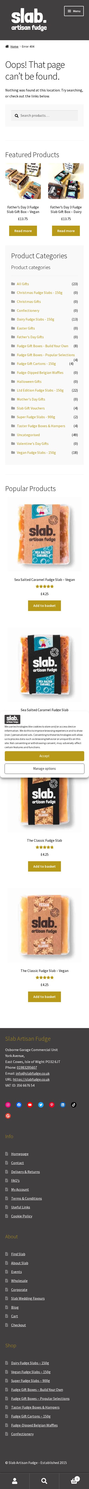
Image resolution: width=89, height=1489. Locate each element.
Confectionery (28, 310)
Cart (14, 1316)
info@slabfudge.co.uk (33, 1073)
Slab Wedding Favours (28, 1298)
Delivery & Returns (25, 1171)
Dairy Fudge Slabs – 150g (30, 1363)
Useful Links (20, 1207)
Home (14, 46)
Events (16, 1271)
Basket (68, 1477)
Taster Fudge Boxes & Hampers (41, 425)
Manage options (44, 768)
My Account (20, 1189)
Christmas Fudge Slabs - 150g (40, 292)
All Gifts (23, 283)
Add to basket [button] (44, 605)
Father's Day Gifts (30, 337)
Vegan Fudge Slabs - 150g (36, 452)
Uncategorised (28, 434)
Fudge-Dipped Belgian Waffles (40, 372)
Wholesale (19, 1280)
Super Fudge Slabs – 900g (30, 1380)
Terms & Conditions (26, 1198)
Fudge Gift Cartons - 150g (36, 363)
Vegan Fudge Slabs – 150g (31, 1372)
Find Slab (18, 1254)
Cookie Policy (21, 1216)
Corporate (19, 1289)
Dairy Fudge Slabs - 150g (35, 319)
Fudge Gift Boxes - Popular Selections (46, 354)
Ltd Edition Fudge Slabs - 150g (40, 390)
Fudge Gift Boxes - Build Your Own (42, 346)
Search (44, 1481)
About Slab (19, 1263)
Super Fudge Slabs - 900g (36, 417)
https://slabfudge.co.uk (31, 1079)
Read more (23, 230)
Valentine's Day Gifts (33, 443)
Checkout (18, 1325)
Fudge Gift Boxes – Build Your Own (37, 1389)
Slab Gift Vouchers (31, 408)
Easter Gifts (26, 328)
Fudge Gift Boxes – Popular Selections (40, 1398)
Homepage (20, 1153)
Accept (44, 756)
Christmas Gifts (29, 301)
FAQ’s (15, 1180)
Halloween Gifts (29, 381)
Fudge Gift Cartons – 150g (31, 1416)
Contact (17, 1162)
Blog (15, 1307)
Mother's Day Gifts (31, 399)
